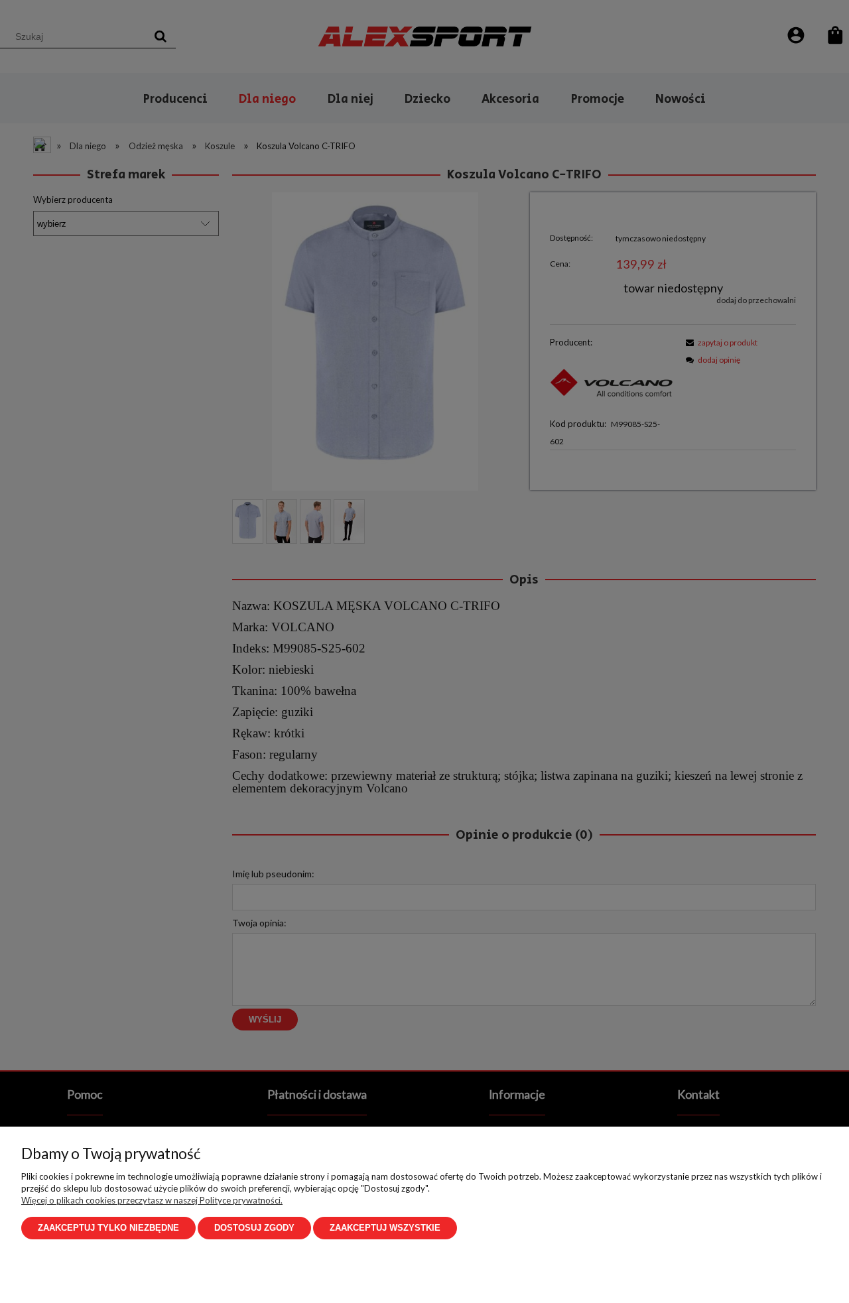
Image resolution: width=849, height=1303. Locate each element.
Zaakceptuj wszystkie (385, 1228)
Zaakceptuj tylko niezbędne (108, 1228)
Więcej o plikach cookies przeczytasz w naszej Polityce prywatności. (152, 1200)
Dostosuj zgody (254, 1228)
